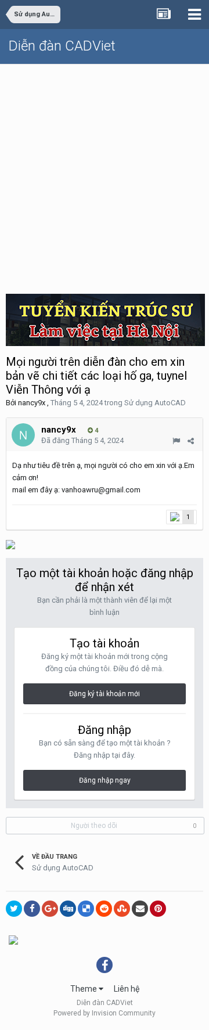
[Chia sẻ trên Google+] (50, 909)
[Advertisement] (104, 174)
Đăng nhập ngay (105, 780)
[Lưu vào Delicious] (86, 909)
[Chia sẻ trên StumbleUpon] (122, 909)
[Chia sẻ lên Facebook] (32, 909)
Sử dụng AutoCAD (155, 402)
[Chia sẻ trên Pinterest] (158, 909)
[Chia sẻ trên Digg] (68, 909)
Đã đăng (82, 440)
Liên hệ (126, 988)
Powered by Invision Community (104, 1013)
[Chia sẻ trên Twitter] (14, 909)
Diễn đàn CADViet (62, 46)
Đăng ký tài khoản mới (104, 694)
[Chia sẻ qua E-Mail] (140, 909)
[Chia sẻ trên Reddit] (104, 909)
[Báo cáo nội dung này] (176, 441)
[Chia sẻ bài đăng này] (191, 441)
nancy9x (31, 402)
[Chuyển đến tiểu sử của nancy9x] (23, 434)
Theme (84, 988)
